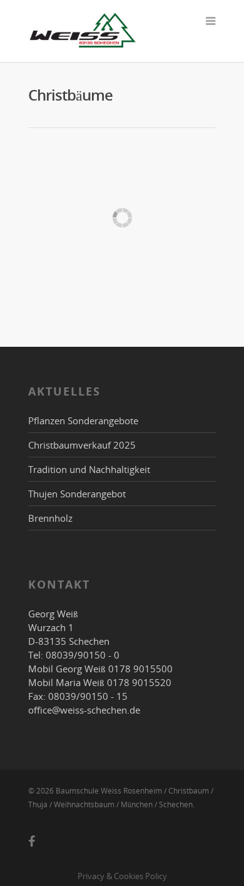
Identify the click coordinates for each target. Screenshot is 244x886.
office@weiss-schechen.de (84, 710)
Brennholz (50, 518)
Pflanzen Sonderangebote (83, 420)
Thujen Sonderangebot (77, 493)
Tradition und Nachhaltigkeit (89, 469)
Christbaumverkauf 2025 (82, 445)
